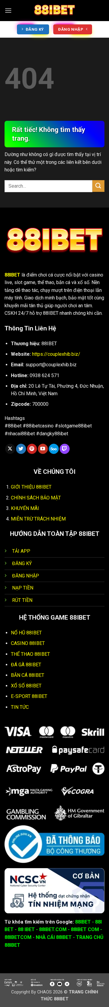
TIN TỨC (20, 707)
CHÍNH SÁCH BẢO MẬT (36, 498)
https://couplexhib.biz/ (56, 354)
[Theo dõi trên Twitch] (65, 449)
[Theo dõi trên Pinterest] (32, 449)
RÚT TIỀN (22, 600)
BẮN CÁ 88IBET (27, 675)
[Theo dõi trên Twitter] (21, 449)
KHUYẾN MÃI (25, 508)
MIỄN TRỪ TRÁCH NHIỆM (38, 519)
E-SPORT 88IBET (29, 696)
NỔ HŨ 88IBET (26, 633)
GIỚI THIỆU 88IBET (31, 487)
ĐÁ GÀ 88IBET (26, 665)
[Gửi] (98, 186)
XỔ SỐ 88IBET (26, 686)
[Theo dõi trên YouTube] (43, 449)
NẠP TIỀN (22, 588)
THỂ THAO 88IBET (30, 654)
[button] (8, 10)
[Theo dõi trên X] (10, 449)
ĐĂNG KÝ (22, 563)
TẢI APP (21, 551)
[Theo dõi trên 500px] (54, 449)
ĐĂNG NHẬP (25, 576)
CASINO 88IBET (28, 643)
